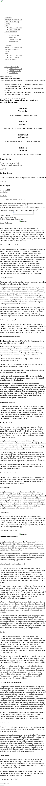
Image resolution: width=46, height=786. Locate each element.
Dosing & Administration (13, 20)
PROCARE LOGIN (11, 35)
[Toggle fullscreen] (5, 783)
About (6, 26)
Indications (8, 18)
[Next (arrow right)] (3, 785)
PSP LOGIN (13, 41)
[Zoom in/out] (7, 783)
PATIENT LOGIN (15, 37)
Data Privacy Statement (8, 217)
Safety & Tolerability (11, 22)
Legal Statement (5, 215)
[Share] (3, 783)
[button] (3, 169)
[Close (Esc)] (1, 783)
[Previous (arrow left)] (1, 785)
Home (2, 76)
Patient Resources (10, 32)
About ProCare (14, 30)
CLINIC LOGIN (15, 39)
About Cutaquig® (15, 28)
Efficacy (7, 24)
